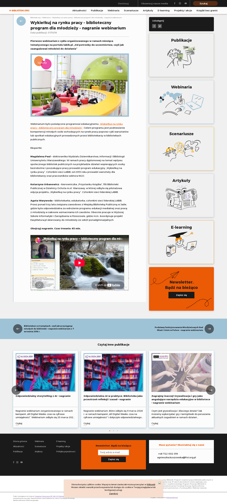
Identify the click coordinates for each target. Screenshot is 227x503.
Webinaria (113, 10)
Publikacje (97, 10)
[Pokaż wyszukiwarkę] (217, 10)
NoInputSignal (172, 497)
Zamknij (113, 493)
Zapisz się (181, 295)
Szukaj (204, 3)
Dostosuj (123, 3)
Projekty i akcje (183, 10)
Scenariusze (131, 10)
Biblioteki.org (35, 18)
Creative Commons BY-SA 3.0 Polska (49, 496)
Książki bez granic (207, 10)
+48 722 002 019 (168, 453)
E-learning (164, 10)
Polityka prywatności (65, 451)
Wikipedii (151, 484)
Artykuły (148, 10)
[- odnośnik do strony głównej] (28, 484)
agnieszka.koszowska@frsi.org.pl (176, 457)
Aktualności (79, 10)
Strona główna (20, 441)
